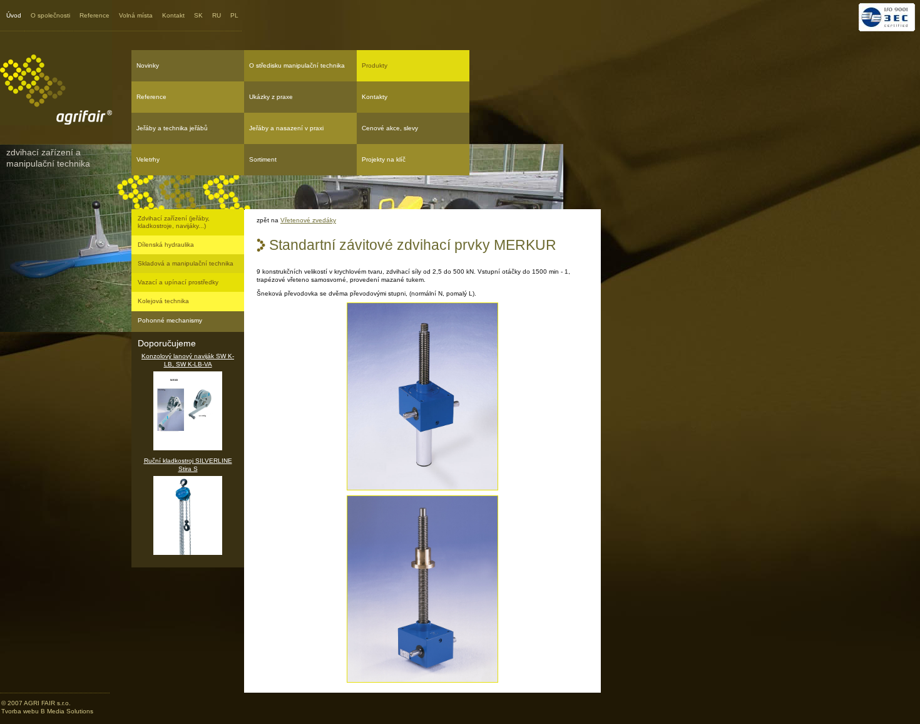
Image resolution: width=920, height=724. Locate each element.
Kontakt (173, 15)
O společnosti (50, 15)
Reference (94, 15)
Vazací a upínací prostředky (178, 282)
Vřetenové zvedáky (308, 220)
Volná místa (136, 15)
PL (234, 15)
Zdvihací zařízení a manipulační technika (48, 157)
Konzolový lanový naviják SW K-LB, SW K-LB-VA (187, 360)
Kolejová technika (163, 300)
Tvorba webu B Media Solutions (47, 711)
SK (198, 15)
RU (216, 15)
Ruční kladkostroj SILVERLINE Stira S (188, 464)
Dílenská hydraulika (166, 244)
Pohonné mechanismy (170, 320)
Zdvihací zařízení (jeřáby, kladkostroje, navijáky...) (174, 222)
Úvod (13, 15)
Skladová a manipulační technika (185, 263)
